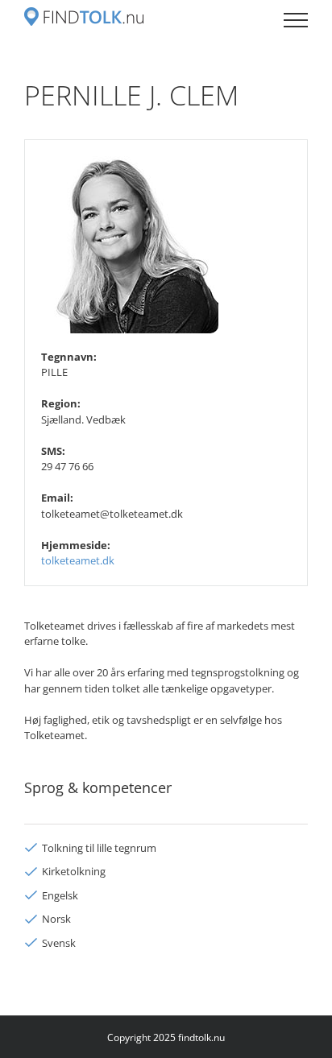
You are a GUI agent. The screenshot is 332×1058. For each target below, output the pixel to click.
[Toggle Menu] (295, 20)
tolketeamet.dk (77, 560)
